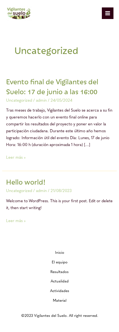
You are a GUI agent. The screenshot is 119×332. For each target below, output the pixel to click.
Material (59, 301)
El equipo (60, 262)
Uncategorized (19, 101)
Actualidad (60, 281)
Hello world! (26, 182)
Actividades (59, 291)
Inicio (59, 253)
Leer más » (16, 157)
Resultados (59, 272)
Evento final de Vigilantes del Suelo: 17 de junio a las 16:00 (52, 86)
